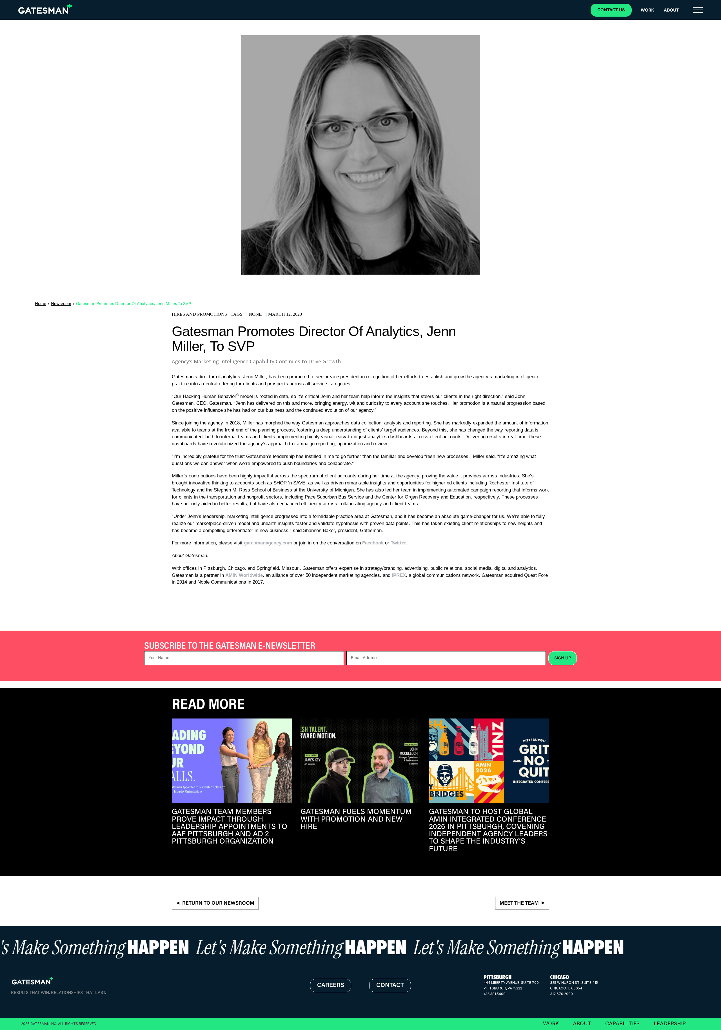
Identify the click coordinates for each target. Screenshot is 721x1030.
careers (330, 986)
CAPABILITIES (622, 1023)
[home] (45, 9)
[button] (698, 10)
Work (647, 10)
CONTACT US (611, 10)
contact (390, 986)
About (671, 10)
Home (40, 304)
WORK (551, 1023)
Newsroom (61, 304)
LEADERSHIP (670, 1023)
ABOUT (582, 1023)
